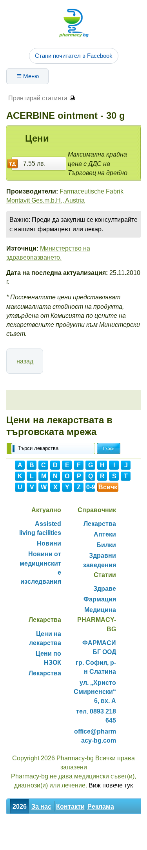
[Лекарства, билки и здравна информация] (73, 22)
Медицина (100, 610)
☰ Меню (27, 76)
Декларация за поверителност (54, 841)
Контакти (70, 806)
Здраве (104, 588)
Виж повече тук (111, 785)
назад (24, 361)
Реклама (100, 806)
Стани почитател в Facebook (74, 55)
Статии (86, 823)
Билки (106, 545)
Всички (107, 488)
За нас (41, 806)
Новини (49, 543)
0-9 (90, 487)
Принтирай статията (37, 98)
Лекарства (99, 523)
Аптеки (105, 534)
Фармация (99, 599)
